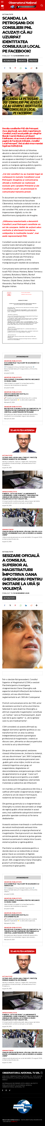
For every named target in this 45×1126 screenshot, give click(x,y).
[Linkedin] (26, 68)
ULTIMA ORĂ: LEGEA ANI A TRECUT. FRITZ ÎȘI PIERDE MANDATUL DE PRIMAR (19, 458)
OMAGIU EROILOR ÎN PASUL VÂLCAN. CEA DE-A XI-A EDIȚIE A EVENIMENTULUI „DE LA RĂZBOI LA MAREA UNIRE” (22, 533)
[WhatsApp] (20, 68)
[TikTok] (10, 1090)
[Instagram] (6, 1090)
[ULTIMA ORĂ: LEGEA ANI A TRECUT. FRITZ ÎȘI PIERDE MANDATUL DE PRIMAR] (22, 443)
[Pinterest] (15, 68)
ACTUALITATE (7, 14)
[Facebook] (4, 68)
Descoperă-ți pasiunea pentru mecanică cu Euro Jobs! (22, 380)
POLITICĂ (33, 60)
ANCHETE (22, 60)
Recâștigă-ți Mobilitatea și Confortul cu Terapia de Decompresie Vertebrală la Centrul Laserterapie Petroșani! (22, 410)
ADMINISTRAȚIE (8, 529)
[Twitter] (10, 68)
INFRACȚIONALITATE (9, 492)
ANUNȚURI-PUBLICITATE (13, 361)
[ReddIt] (31, 68)
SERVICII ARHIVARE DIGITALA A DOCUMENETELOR (16, 395)
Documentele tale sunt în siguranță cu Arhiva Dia (21, 363)
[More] (36, 68)
